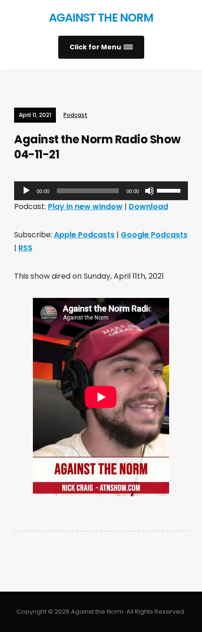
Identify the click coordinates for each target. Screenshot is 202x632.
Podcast (75, 115)
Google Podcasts (154, 234)
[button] (101, 47)
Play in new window (85, 206)
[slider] (170, 189)
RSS (25, 247)
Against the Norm (101, 17)
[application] (101, 190)
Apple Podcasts (84, 234)
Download (148, 206)
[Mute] (149, 190)
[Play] (26, 190)
